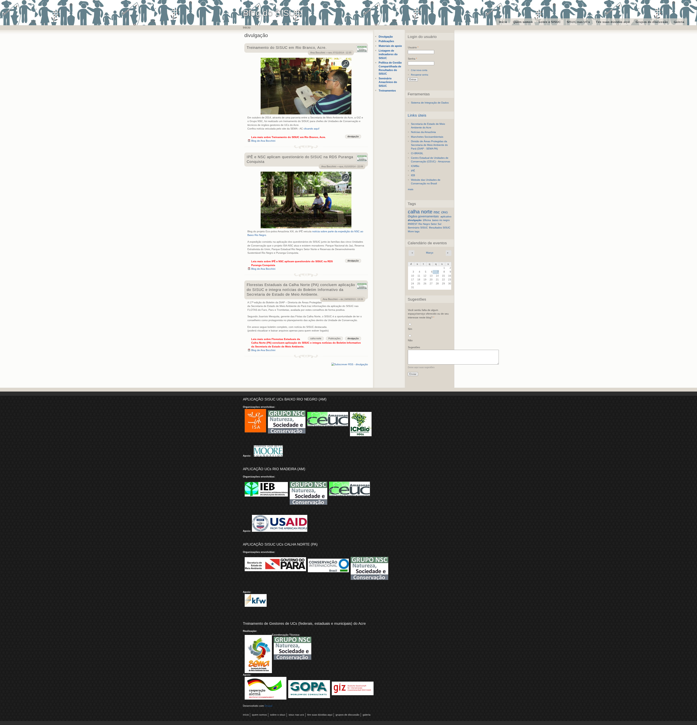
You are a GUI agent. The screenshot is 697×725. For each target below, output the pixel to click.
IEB (413, 175)
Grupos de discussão (652, 22)
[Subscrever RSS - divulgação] (349, 364)
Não (410, 340)
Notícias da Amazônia (423, 132)
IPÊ (413, 170)
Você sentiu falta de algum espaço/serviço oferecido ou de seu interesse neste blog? (428, 314)
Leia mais (288, 137)
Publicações (334, 338)
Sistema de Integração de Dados (430, 102)
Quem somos (523, 22)
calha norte (315, 338)
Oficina (427, 220)
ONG (444, 212)
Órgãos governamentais (423, 216)
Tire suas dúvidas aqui (613, 22)
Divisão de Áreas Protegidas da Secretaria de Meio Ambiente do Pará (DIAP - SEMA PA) (429, 145)
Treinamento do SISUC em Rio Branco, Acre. (287, 48)
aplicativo (446, 216)
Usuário (413, 47)
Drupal (268, 705)
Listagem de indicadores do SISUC (388, 54)
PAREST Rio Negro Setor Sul (424, 224)
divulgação (353, 136)
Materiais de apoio (390, 45)
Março (429, 252)
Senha (412, 58)
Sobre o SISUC (549, 22)
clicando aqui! (311, 128)
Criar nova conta (419, 70)
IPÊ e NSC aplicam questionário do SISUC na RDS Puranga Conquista (300, 159)
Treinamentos (387, 90)
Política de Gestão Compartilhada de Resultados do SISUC (390, 68)
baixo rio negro (441, 220)
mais (410, 189)
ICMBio (415, 166)
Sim (410, 329)
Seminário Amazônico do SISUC (388, 82)
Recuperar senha (419, 75)
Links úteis (417, 115)
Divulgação (386, 36)
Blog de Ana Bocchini (263, 140)
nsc (437, 212)
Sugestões (414, 347)
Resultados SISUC (439, 227)
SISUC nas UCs (578, 22)
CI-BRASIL (417, 153)
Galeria (679, 22)
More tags (413, 231)
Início (503, 22)
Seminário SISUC (418, 227)
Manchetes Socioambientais (427, 136)
